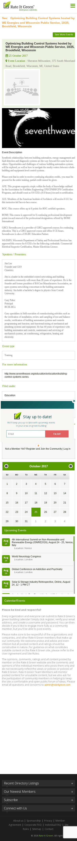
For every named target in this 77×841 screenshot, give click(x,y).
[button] (37, 416)
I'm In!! (56, 433)
